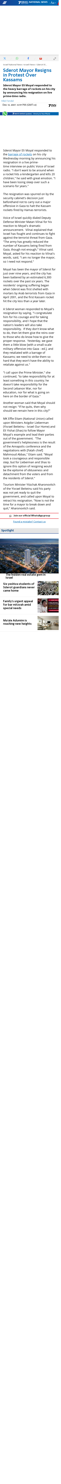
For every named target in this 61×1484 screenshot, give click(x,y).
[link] (29, 559)
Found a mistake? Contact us (29, 522)
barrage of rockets (20, 154)
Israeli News (29, 65)
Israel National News (12, 65)
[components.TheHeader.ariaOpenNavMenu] (10, 2)
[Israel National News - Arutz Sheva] (32, 2)
